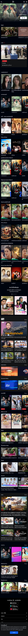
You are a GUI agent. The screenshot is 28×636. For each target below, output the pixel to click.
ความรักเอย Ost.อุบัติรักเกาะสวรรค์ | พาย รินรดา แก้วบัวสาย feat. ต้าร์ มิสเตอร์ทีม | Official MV (13, 514)
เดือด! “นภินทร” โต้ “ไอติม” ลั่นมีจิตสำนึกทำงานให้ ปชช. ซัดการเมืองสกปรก (21, 361)
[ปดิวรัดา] (6, 274)
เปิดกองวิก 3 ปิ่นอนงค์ (22, 592)
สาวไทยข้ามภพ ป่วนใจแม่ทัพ (16, 240)
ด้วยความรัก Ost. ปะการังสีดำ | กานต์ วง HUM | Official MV (21, 538)
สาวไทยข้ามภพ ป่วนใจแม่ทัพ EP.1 (6, 262)
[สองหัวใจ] (6, 103)
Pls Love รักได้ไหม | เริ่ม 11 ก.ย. (7, 473)
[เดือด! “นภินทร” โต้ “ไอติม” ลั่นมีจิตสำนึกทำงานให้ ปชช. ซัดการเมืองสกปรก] (21, 355)
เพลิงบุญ (13, 155)
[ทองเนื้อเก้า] (16, 274)
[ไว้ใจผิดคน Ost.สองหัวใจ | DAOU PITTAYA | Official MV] (21, 520)
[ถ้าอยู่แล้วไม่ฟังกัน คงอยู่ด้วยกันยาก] (9, 437)
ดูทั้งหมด (10, 65)
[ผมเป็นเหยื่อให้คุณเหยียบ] (6, 81)
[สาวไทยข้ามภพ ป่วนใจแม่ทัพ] (16, 231)
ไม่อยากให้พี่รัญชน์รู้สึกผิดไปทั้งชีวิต (16, 91)
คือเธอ (2, 134)
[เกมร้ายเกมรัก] (6, 146)
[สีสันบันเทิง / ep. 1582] (16, 554)
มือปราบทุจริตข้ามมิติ (4, 240)
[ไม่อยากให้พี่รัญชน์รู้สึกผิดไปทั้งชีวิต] (16, 81)
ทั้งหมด (25, 320)
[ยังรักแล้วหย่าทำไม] (9, 31)
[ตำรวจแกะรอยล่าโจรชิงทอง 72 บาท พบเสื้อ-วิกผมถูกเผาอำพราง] (7, 355)
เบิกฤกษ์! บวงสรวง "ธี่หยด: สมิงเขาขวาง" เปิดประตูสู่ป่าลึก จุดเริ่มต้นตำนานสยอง (21, 349)
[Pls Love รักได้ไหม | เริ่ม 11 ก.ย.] (9, 467)
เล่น (24, 18)
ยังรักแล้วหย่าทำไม (4, 37)
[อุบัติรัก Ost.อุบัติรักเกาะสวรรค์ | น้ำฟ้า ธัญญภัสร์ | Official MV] (7, 520)
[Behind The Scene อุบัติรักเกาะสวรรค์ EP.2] (9, 452)
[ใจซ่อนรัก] (16, 125)
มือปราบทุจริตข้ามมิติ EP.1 (6, 220)
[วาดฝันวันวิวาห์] (16, 103)
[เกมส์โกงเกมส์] (16, 167)
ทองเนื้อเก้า (13, 283)
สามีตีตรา (23, 155)
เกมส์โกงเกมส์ (24, 112)
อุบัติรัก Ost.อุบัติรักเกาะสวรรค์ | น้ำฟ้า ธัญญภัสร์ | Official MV (7, 526)
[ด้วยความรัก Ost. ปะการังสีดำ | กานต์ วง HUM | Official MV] (21, 532)
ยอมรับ (14, 632)
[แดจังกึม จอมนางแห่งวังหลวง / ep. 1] (16, 421)
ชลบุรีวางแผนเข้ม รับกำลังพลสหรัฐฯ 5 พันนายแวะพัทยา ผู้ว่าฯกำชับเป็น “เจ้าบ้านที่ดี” (13, 338)
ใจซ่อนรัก (13, 134)
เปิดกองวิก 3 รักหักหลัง (5, 592)
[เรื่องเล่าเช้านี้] (9, 371)
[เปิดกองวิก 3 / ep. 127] (6, 554)
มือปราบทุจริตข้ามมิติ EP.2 (16, 220)
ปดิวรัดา (2, 283)
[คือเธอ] (6, 125)
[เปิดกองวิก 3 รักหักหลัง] (9, 586)
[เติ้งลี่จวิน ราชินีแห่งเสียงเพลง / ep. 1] (6, 421)
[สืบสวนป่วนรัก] (21, 305)
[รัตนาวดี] (7, 305)
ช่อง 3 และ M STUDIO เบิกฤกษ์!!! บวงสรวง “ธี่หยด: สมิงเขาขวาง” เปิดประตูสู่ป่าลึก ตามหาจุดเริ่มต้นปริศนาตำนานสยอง (9, 489)
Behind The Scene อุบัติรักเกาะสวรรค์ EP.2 (9, 458)
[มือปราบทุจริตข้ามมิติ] (6, 231)
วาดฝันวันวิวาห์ (14, 112)
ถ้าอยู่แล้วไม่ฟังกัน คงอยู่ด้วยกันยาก (7, 443)
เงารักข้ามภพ (24, 240)
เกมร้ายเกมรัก (3, 155)
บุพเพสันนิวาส (24, 134)
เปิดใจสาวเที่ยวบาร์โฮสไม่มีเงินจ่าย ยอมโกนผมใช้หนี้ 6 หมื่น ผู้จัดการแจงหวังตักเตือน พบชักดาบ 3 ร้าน (7, 349)
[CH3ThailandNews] (9, 385)
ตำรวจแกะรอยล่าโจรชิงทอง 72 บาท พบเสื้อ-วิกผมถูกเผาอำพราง (7, 361)
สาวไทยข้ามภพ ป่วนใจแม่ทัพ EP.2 (16, 262)
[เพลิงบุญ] (16, 146)
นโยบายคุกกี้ (20, 629)
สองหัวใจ (2, 112)
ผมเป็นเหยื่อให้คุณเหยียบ (5, 90)
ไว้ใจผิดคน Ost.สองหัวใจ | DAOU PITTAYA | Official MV (20, 526)
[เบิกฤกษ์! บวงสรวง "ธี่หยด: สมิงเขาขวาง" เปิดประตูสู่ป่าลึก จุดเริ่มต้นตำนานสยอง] (21, 344)
